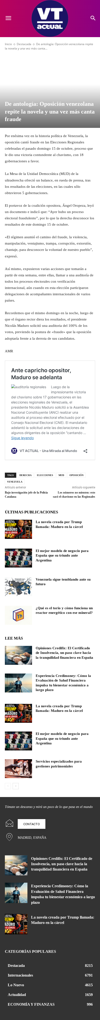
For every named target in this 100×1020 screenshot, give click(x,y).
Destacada (24, 44)
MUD (61, 475)
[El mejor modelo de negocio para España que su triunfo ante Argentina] (18, 558)
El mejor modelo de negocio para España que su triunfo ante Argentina (62, 555)
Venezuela (14, 481)
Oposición (76, 475)
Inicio (8, 44)
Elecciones (45, 475)
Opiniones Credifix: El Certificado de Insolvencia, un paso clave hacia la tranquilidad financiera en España (64, 652)
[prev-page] (8, 786)
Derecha (25, 475)
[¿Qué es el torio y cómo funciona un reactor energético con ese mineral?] (18, 615)
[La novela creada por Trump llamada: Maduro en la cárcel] (18, 529)
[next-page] (16, 786)
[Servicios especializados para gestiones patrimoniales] (18, 768)
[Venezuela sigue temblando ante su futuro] (18, 586)
